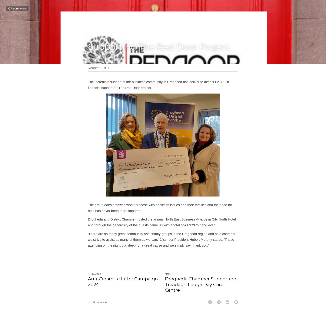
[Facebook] (210, 302)
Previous (96, 273)
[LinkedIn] (227, 302)
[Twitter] (219, 302)
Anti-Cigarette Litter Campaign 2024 (123, 281)
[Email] (236, 302)
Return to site (19, 8)
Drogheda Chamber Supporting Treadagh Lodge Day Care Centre (200, 284)
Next (167, 273)
